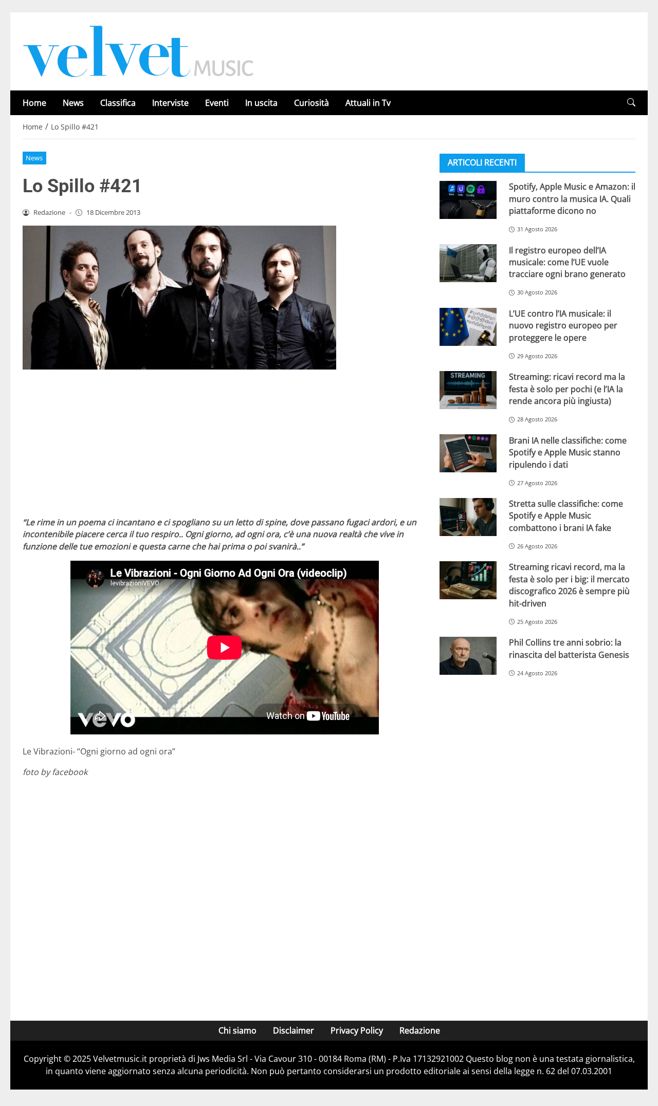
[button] (631, 102)
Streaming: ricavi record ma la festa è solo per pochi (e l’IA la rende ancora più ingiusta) (567, 389)
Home (34, 102)
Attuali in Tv (368, 102)
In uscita (261, 102)
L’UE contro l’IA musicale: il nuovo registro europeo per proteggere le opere (563, 325)
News (73, 102)
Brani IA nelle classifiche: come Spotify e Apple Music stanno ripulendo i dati (568, 452)
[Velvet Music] (138, 50)
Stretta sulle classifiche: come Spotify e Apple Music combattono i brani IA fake (566, 515)
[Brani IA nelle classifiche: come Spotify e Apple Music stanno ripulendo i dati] (468, 453)
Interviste (170, 102)
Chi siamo (237, 1030)
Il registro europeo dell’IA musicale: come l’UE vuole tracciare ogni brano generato (567, 262)
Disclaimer (293, 1030)
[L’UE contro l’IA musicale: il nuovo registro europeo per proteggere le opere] (468, 327)
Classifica (118, 102)
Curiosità (311, 102)
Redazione (419, 1030)
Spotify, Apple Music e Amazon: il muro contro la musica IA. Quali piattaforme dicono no (572, 198)
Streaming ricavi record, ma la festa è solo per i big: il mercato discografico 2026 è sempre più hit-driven (569, 585)
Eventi (217, 102)
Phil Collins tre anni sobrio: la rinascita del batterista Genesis (569, 648)
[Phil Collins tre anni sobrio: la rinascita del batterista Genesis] (468, 656)
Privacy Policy (357, 1030)
